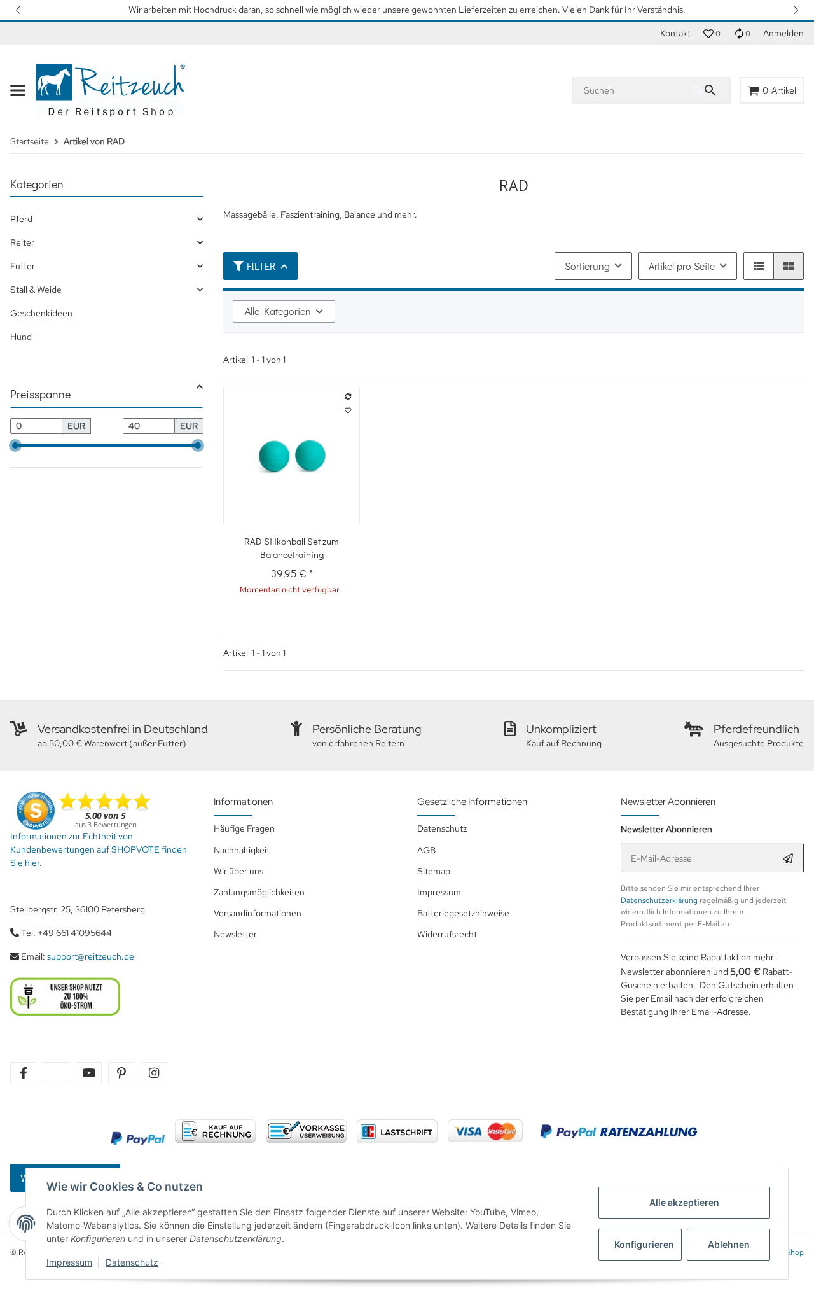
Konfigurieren (644, 1244)
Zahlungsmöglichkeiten (259, 892)
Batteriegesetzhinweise (463, 913)
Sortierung (587, 265)
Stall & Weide (36, 289)
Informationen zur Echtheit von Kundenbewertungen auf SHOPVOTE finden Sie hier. (98, 849)
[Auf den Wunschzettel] (348, 411)
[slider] (15, 445)
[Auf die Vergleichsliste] (348, 397)
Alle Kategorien (278, 311)
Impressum (69, 1262)
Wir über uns (238, 871)
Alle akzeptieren (684, 1202)
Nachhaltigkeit (242, 850)
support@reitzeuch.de (90, 956)
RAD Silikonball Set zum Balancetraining (291, 548)
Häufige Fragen (244, 828)
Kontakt (675, 33)
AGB (426, 850)
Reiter (22, 242)
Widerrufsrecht (447, 934)
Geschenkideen (41, 313)
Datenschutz (132, 1262)
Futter (22, 266)
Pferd (21, 219)
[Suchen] (711, 90)
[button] (19, 10)
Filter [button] (261, 265)
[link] (106, 219)
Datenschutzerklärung (659, 900)
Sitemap (433, 871)
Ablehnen (729, 1244)
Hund (21, 336)
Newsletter (235, 934)
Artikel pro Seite (682, 265)
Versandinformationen (257, 913)
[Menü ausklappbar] (17, 90)
